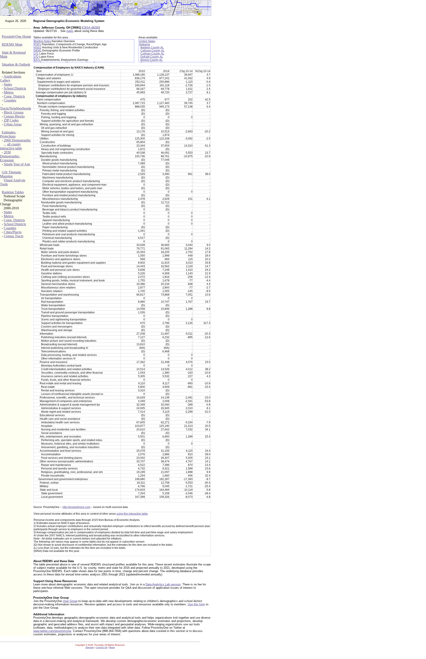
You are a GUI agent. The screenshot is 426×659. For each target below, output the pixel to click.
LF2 (36, 56)
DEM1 (37, 50)
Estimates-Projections (8, 134)
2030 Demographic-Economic (10, 156)
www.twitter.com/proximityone (52, 631)
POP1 (37, 44)
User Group (70, 601)
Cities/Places (13, 232)
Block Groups (14, 112)
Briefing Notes (42, 41)
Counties (10, 100)
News (112, 647)
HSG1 (37, 47)
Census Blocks (14, 116)
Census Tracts (13, 236)
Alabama (144, 44)
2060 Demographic (17, 140)
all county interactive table (11, 146)
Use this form (196, 604)
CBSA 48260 (91, 27)
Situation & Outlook (16, 64)
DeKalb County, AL (151, 56)
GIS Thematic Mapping (11, 174)
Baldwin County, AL (152, 47)
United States (147, 41)
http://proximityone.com (76, 507)
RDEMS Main (12, 44)
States (8, 84)
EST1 (37, 59)
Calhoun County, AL (152, 50)
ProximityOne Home (16, 36)
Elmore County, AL (151, 59)
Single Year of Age (17, 164)
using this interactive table (132, 513)
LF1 (36, 53)
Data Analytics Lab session (163, 584)
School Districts (15, 88)
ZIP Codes (11, 120)
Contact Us (101, 647)
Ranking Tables (13, 192)
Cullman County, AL (152, 53)
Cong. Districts (14, 96)
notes (69, 31)
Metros (9, 92)
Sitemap (89, 647)
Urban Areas (13, 124)
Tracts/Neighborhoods (15, 108)
